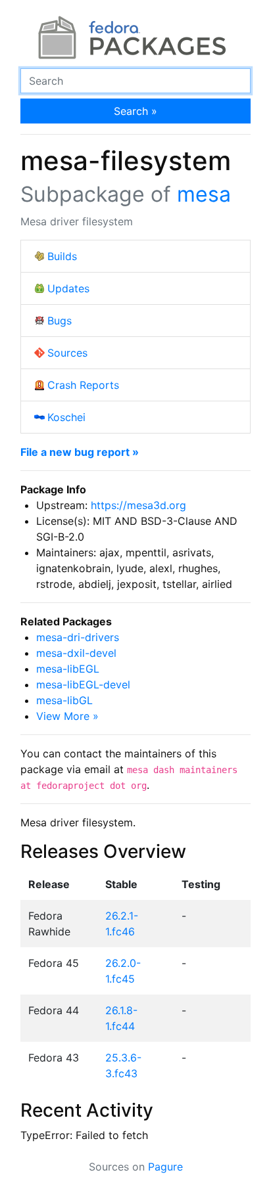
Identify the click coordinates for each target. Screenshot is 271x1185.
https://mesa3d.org (138, 505)
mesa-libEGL (67, 668)
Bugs (59, 320)
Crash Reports (83, 384)
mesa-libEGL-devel (83, 684)
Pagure (165, 1166)
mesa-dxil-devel (76, 653)
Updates (68, 288)
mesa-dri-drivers (77, 637)
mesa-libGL (64, 700)
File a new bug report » (79, 451)
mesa (204, 194)
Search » (135, 111)
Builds (62, 256)
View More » (67, 716)
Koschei (66, 417)
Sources (67, 352)
